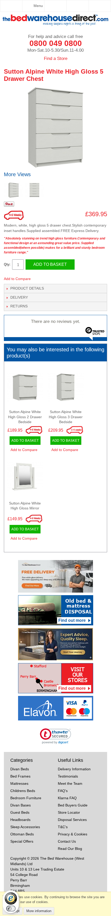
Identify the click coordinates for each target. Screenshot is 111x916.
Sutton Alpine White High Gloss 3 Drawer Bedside (66, 417)
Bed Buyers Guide (73, 805)
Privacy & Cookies (72, 834)
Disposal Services (72, 820)
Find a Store (55, 58)
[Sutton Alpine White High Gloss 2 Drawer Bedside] (25, 388)
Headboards (20, 820)
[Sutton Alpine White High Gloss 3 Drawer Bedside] (65, 388)
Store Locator (69, 812)
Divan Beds (19, 769)
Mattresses (19, 783)
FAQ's (63, 791)
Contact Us (67, 841)
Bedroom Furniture (25, 798)
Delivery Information (74, 769)
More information (38, 911)
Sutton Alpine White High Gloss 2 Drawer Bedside (25, 417)
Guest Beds (19, 812)
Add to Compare (17, 279)
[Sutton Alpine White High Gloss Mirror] (25, 477)
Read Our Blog (70, 849)
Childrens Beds (22, 791)
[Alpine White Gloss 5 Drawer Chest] (13, 190)
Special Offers (21, 841)
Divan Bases (20, 805)
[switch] (10, 908)
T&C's (63, 827)
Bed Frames (20, 776)
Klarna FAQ (67, 798)
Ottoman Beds (22, 834)
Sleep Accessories (25, 827)
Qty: (7, 264)
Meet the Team (70, 783)
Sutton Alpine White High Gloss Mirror (25, 505)
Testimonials (68, 776)
